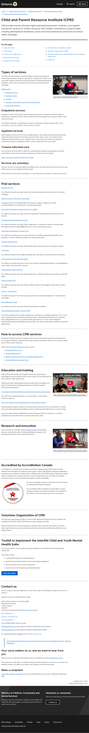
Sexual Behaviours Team (9, 302)
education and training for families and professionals (23, 102)
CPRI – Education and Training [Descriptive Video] (70, 395)
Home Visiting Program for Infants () (14, 259)
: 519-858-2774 (7, 613)
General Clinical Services (9, 242)
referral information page (19, 347)
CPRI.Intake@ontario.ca (9, 626)
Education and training (11, 58)
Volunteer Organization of (58, 51)
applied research (32, 430)
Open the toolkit (9, 573)
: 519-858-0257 (7, 620)
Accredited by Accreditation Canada (59, 48)
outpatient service (11, 93)
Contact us (51, 60)
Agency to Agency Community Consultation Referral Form (24, 357)
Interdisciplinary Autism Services (12, 270)
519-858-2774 (33, 634)
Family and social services (17, 11)
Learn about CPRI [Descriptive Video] (66, 97)
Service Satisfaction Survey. (54, 658)
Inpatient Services (7, 188)
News (38, 722)
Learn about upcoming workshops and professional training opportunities (25, 392)
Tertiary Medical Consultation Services (13, 311)
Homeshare (5, 250)
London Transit (30, 610)
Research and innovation (12, 61)
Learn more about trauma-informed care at (17, 157)
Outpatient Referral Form (14, 350)
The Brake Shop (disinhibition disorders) (14, 220)
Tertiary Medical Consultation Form (17, 360)
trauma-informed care (13, 106)
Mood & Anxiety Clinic (8, 280)
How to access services (13, 54)
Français (60, 4)
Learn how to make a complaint (11, 674)
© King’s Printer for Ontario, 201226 (13, 726)
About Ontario (6, 722)
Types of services (9, 48)
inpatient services (11, 96)
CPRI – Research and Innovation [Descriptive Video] (70, 451)
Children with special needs (53, 11)
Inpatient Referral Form (13, 353)
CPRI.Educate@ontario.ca (9, 630)
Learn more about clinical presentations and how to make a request (23, 402)
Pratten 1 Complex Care (9, 291)
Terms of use (57, 722)
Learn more (5, 413)
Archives (30, 722)
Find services (8, 51)
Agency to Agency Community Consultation (15, 199)
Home (4, 11)
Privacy (46, 722)
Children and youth (35, 11)
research (8, 99)
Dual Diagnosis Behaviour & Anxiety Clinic (15, 231)
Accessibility (19, 722)
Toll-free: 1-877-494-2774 (9, 617)
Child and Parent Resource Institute (15, 14)
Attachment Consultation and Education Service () (19, 209)
